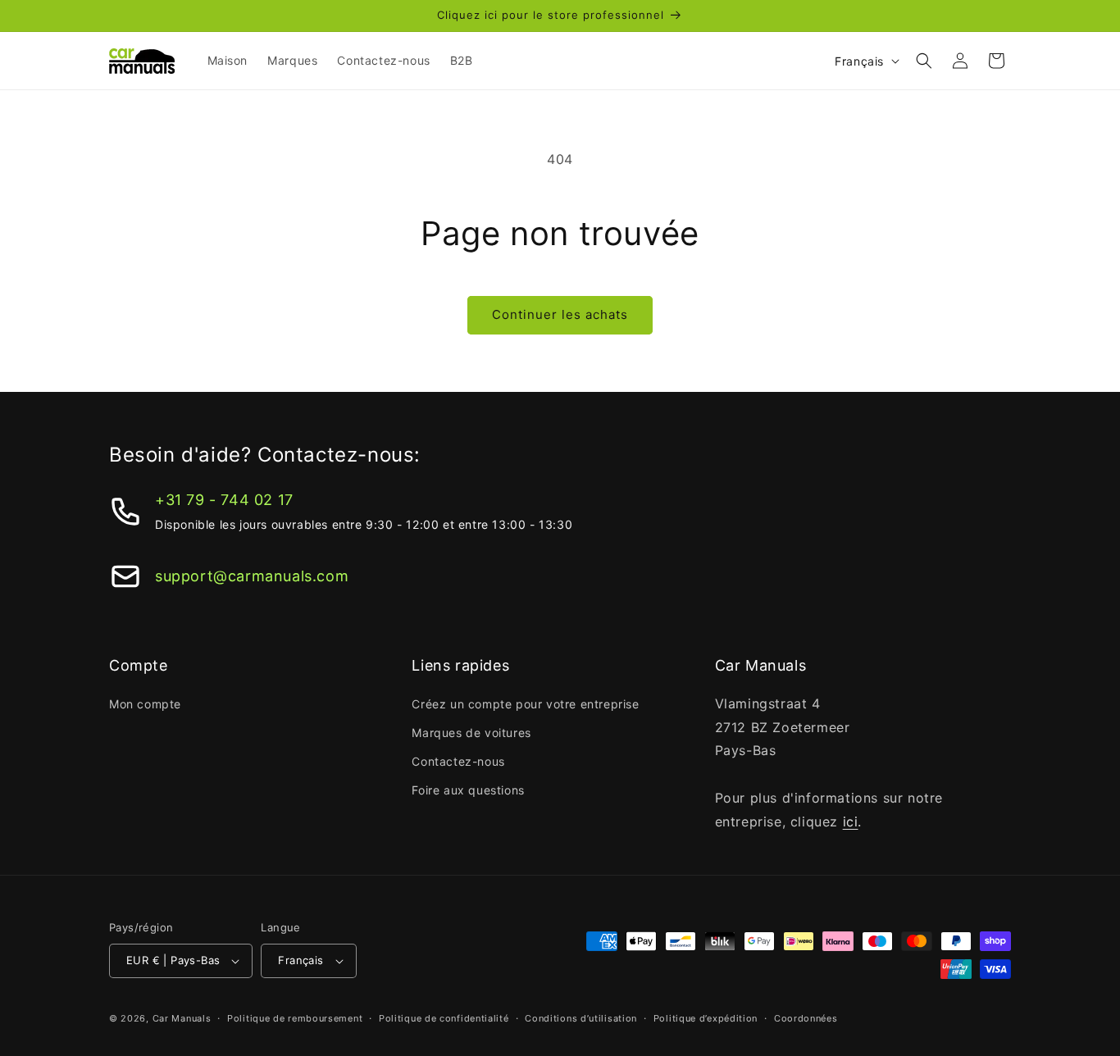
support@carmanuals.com (251, 576)
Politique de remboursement (294, 1018)
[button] (924, 61)
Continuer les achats (560, 314)
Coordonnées (806, 1018)
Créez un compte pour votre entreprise (525, 704)
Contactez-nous (458, 761)
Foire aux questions (468, 790)
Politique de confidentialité (444, 1018)
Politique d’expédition (705, 1018)
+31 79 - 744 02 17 (224, 499)
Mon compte (145, 704)
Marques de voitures (471, 733)
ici (850, 821)
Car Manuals (182, 1018)
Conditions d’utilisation (581, 1018)
